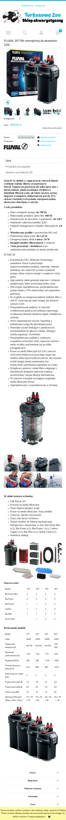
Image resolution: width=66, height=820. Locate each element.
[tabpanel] (33, 473)
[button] (8, 32)
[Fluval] (16, 146)
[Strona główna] (33, 16)
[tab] (33, 161)
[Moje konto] (41, 32)
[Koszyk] (58, 32)
